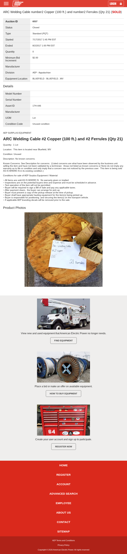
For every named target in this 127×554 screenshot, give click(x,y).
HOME (63, 465)
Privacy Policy (63, 545)
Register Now (63, 446)
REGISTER (63, 474)
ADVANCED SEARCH (63, 493)
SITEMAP (63, 531)
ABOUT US (63, 512)
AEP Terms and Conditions (63, 540)
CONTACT (63, 522)
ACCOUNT (63, 484)
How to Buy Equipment (63, 393)
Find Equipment (63, 340)
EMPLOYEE (63, 503)
